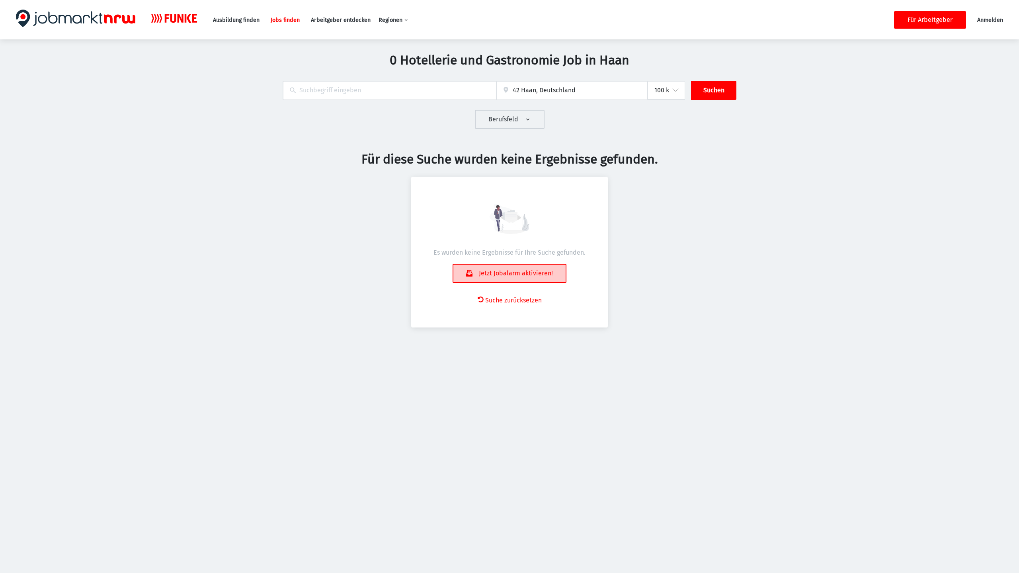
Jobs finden (285, 20)
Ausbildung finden (236, 20)
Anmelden (990, 20)
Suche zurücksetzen (513, 300)
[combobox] (389, 90)
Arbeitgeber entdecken (341, 20)
